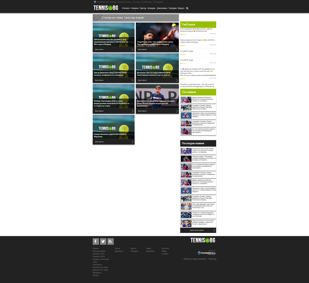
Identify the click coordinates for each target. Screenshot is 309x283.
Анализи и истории (100, 267)
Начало (126, 8)
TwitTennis (188, 24)
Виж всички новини (197, 230)
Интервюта (97, 273)
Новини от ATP (98, 254)
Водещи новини (99, 251)
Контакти (165, 248)
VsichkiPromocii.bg (124, 2)
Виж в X (183, 34)
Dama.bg (113, 2)
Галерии (173, 8)
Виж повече (99, 49)
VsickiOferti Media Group (95, 2)
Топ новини (189, 92)
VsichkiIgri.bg (157, 2)
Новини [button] (134, 10)
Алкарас (151, 8)
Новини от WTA (99, 256)
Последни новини (193, 143)
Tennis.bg (136, 2)
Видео (181, 8)
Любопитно (97, 265)
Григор (143, 8)
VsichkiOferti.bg (102, 2)
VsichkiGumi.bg (146, 2)
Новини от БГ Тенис (100, 270)
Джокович (162, 8)
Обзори (96, 275)
